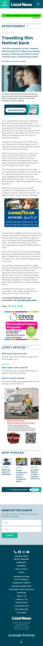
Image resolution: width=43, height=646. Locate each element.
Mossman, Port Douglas (21, 589)
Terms (16, 629)
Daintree (21, 593)
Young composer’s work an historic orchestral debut (21, 475)
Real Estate (21, 569)
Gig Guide (21, 612)
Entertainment (13, 26)
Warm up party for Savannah (6, 472)
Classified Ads (21, 606)
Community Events (21, 583)
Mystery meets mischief (13, 378)
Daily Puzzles (21, 579)
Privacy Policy (24, 629)
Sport (21, 572)
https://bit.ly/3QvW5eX (27, 300)
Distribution (21, 609)
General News (21, 556)
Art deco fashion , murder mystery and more (35, 474)
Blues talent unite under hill (14, 368)
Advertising (21, 602)
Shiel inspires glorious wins (14, 354)
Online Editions (21, 576)
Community (21, 562)
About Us (21, 596)
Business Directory (21, 586)
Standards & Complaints (22, 627)
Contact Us (21, 599)
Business (21, 566)
